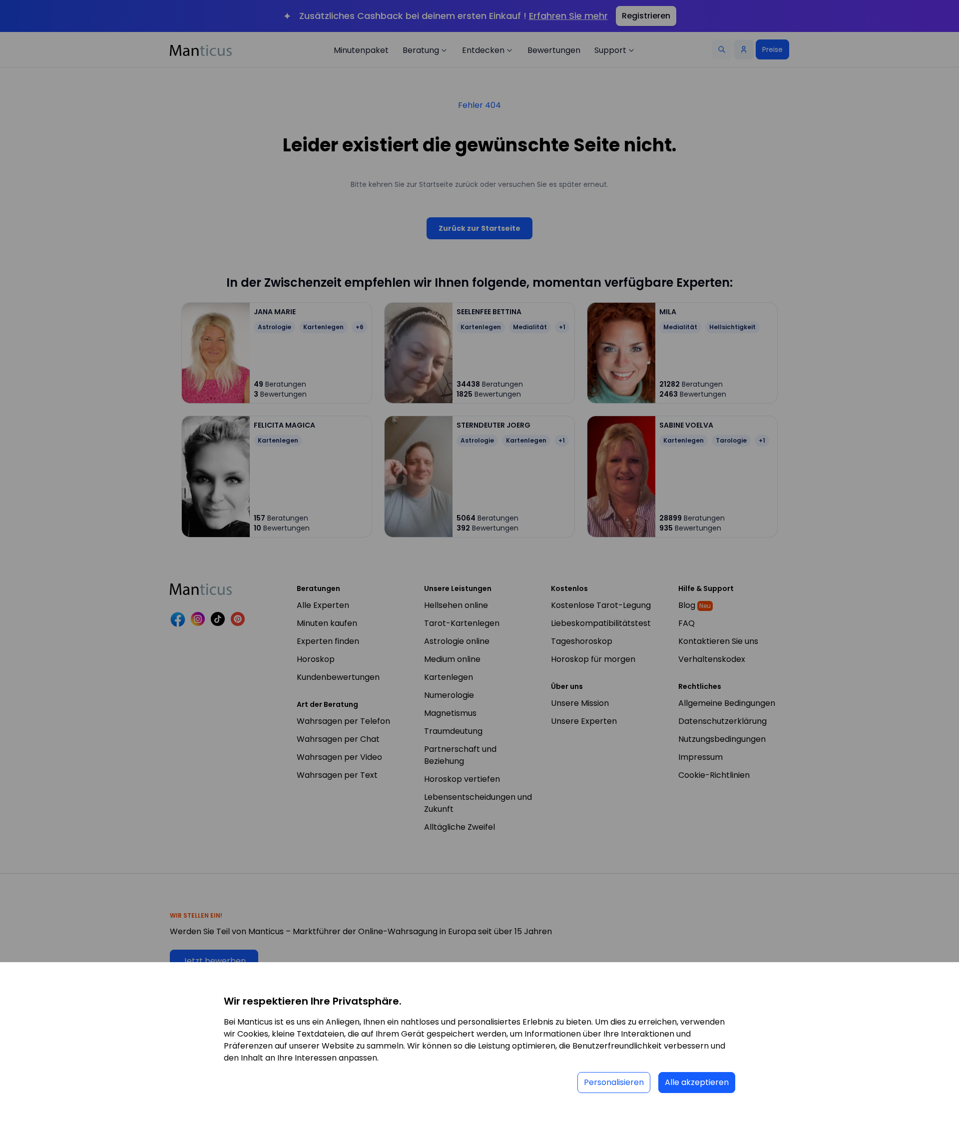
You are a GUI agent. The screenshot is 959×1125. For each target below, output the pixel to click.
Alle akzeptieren (697, 1082)
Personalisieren (614, 1082)
